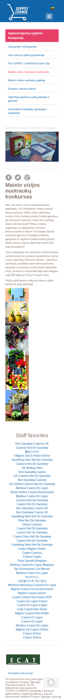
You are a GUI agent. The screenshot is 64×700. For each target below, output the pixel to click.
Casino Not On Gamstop (32, 504)
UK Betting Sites (32, 467)
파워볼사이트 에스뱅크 (32, 580)
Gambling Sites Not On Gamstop (32, 459)
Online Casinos (32, 524)
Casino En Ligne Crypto (32, 605)
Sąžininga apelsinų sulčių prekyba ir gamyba (28, 99)
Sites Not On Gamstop (32, 520)
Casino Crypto (32, 556)
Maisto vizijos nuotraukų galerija (26, 80)
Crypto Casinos (32, 552)
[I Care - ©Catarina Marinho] (32, 412)
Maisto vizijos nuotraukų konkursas (28, 71)
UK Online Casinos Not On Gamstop (32, 483)
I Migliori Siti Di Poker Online (32, 455)
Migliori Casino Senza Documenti (32, 589)
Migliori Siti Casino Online (32, 629)
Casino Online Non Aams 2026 (32, 597)
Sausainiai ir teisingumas (22, 46)
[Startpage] (18, 11)
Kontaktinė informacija (20, 673)
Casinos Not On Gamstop (32, 447)
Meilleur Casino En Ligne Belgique (32, 564)
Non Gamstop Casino (32, 471)
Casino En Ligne (32, 617)
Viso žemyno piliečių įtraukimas (26, 55)
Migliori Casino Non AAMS (32, 613)
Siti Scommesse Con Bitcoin (32, 568)
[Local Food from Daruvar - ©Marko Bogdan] (32, 369)
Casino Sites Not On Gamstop (32, 536)
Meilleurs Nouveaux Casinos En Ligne (32, 584)
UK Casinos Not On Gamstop (32, 475)
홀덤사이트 (32, 451)
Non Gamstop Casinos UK (32, 443)
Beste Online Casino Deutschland (32, 492)
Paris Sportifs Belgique (32, 560)
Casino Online (32, 633)
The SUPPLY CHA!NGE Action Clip (28, 63)
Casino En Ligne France (32, 601)
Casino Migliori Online (32, 548)
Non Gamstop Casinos (32, 479)
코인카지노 (32, 576)
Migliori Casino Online (32, 593)
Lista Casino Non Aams (32, 609)
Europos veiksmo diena (21, 88)
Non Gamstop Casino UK (32, 508)
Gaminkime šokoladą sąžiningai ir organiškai (27, 111)
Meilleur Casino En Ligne (32, 488)
